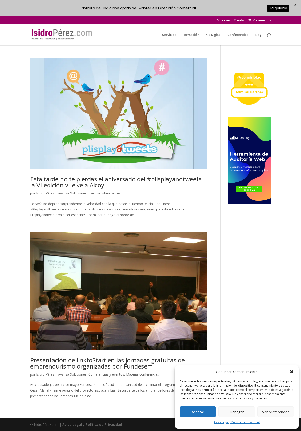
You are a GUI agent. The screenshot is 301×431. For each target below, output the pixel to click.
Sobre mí (223, 20)
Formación (190, 35)
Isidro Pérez (45, 193)
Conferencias (237, 35)
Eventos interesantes (104, 193)
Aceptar (198, 411)
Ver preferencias (275, 411)
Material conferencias (142, 374)
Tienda (239, 20)
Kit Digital (213, 35)
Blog (257, 35)
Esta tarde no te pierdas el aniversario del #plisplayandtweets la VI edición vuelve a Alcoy (116, 182)
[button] (291, 371)
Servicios (169, 35)
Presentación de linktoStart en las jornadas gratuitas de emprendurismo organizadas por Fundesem (107, 363)
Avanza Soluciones (72, 193)
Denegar (237, 411)
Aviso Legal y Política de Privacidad (237, 422)
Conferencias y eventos (106, 374)
